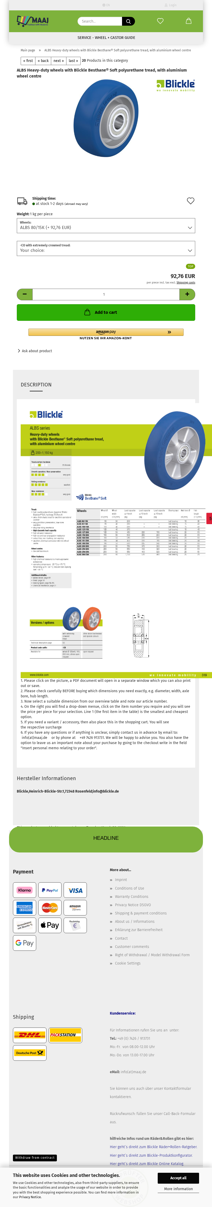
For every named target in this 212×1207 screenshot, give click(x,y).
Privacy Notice (30, 1197)
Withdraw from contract (35, 1158)
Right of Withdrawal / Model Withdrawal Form (152, 955)
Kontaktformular (177, 1088)
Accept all (178, 1178)
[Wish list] (160, 21)
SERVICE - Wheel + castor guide (106, 37)
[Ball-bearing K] (106, 118)
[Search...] (128, 21)
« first (28, 61)
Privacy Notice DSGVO (133, 905)
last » (73, 61)
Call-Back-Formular (179, 1114)
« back (43, 61)
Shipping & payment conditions (141, 913)
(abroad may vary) (76, 204)
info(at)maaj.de (133, 1072)
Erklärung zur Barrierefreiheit (139, 930)
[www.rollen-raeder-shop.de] (32, 21)
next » (59, 61)
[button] (189, 21)
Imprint (121, 880)
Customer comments (132, 947)
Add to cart (106, 312)
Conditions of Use (129, 888)
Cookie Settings (128, 963)
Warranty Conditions (131, 896)
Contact (121, 938)
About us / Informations (135, 921)
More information (178, 1189)
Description (36, 384)
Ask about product (37, 351)
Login (172, 5)
